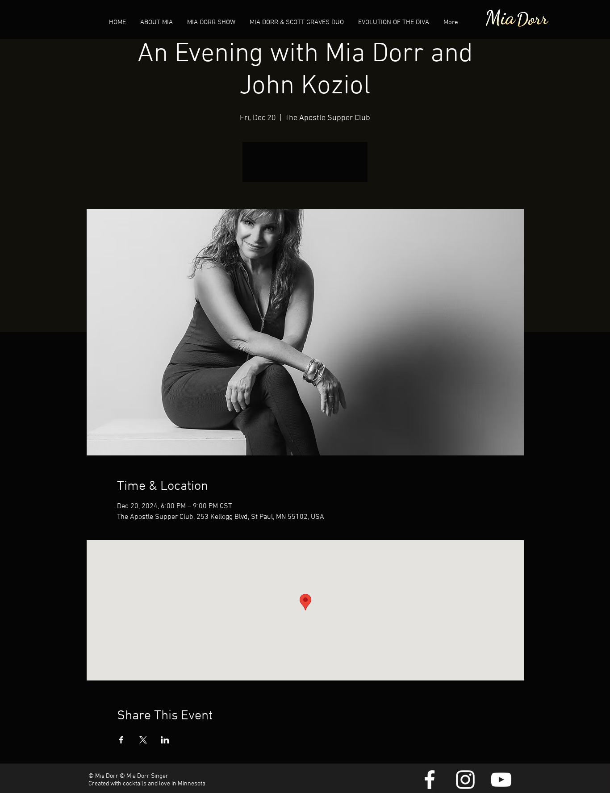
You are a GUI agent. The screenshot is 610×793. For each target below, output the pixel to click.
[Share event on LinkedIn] (165, 739)
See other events (305, 167)
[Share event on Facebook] (121, 739)
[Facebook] (429, 779)
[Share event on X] (143, 739)
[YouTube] (501, 779)
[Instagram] (465, 779)
